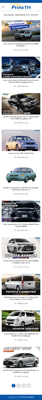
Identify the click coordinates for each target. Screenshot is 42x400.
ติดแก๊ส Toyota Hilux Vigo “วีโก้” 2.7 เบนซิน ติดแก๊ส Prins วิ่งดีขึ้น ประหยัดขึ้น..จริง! (21, 118)
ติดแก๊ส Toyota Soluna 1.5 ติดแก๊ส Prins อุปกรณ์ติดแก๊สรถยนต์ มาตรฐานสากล (21, 189)
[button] (3, 6)
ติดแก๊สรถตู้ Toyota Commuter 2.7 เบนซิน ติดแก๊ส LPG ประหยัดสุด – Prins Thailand (21, 298)
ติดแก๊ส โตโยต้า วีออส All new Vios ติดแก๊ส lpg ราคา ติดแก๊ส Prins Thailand (21, 371)
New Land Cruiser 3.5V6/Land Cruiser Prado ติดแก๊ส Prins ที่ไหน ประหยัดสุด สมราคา (21, 81)
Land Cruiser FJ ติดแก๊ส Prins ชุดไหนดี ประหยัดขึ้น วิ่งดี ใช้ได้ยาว (21, 45)
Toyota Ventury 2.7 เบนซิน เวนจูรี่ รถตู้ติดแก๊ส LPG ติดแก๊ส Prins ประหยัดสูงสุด (21, 335)
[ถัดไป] (28, 386)
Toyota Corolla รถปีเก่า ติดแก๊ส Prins (21, 153)
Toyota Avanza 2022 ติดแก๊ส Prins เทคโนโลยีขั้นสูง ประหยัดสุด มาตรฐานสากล (21, 262)
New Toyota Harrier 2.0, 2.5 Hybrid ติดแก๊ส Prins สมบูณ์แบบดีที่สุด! (21, 225)
